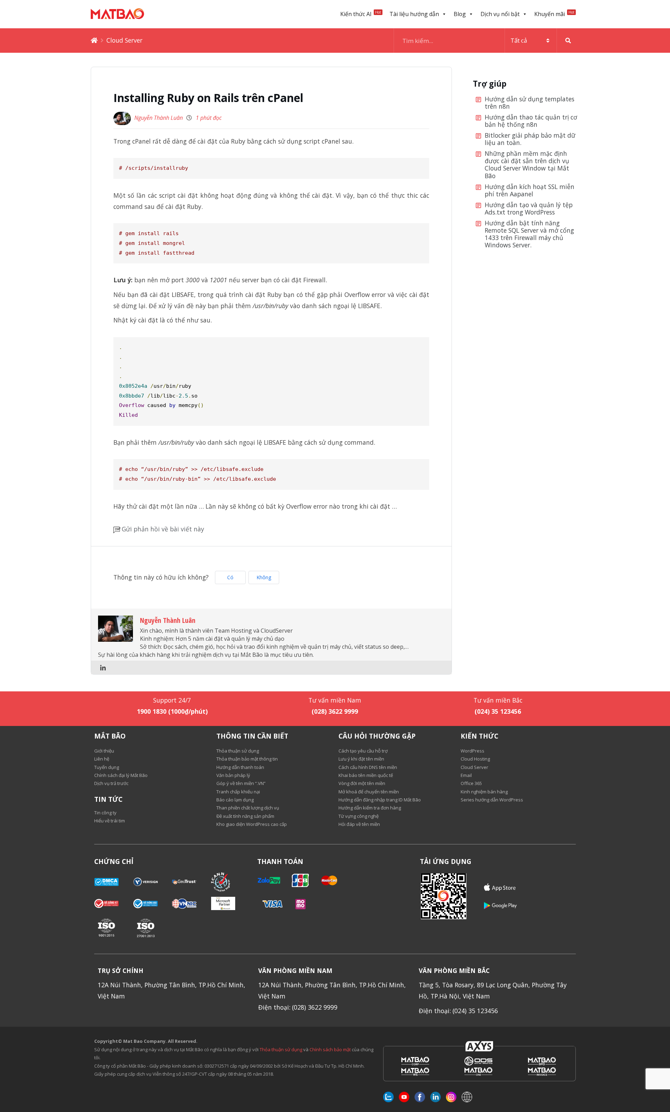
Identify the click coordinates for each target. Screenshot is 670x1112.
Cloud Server (124, 40)
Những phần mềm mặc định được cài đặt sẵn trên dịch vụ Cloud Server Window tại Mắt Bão (527, 165)
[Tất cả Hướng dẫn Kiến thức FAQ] (486, 40)
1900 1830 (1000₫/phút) (172, 711)
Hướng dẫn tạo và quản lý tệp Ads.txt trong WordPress (529, 208)
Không (263, 577)
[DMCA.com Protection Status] (113, 882)
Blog (460, 14)
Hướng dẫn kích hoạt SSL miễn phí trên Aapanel (529, 190)
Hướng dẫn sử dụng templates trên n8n (529, 102)
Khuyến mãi (554, 14)
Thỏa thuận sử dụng (281, 1049)
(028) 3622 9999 (335, 711)
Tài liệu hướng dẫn (414, 14)
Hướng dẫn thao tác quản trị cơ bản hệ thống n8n (531, 121)
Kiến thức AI (360, 14)
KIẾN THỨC (479, 736)
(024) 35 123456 (498, 711)
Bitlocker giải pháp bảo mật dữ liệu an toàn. (530, 139)
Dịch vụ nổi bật (500, 14)
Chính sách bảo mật (331, 1049)
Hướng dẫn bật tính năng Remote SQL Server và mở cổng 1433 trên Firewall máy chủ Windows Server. (529, 234)
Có (230, 577)
